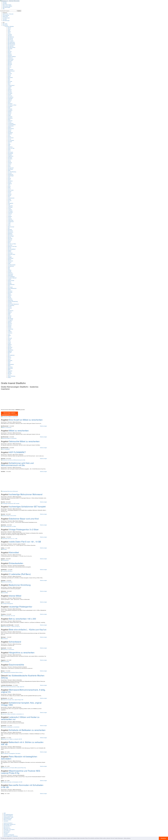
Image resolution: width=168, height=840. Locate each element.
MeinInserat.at (7, 827)
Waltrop (9, 346)
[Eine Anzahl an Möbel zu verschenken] (9, 416)
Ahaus (9, 29)
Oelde (9, 263)
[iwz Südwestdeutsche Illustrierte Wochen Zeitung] (11, 672)
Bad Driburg (10, 38)
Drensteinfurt (10, 97)
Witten (9, 369)
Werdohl (9, 352)
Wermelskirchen (11, 355)
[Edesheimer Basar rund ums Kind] (8, 515)
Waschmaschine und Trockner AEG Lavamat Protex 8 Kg (20, 771)
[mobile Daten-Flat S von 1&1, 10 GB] (9, 538)
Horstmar (10, 173)
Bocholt (9, 65)
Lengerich (10, 209)
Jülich (9, 185)
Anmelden (5, 3)
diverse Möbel (15, 595)
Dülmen (9, 101)
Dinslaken (10, 92)
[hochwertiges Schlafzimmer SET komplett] (10, 503)
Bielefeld (9, 61)
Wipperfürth (10, 368)
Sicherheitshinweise (8, 818)
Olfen (9, 267)
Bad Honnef (10, 39)
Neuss (9, 255)
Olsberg (9, 270)
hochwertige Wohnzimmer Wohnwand (25, 494)
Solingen (9, 316)
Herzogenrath (11, 168)
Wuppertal (10, 371)
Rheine (9, 293)
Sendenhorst (10, 310)
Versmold (10, 338)
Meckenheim (10, 232)
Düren (9, 102)
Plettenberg (10, 275)
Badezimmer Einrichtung (20, 584)
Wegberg (10, 351)
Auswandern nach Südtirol (9, 829)
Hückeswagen (11, 175)
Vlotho (9, 340)
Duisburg (10, 99)
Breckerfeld (10, 77)
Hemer (9, 160)
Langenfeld (10, 205)
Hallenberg (10, 147)
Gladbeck (10, 133)
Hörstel (9, 178)
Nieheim (9, 259)
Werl (9, 354)
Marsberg (10, 229)
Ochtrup (9, 262)
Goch (9, 135)
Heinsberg (10, 158)
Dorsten (9, 94)
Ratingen (10, 283)
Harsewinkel (10, 153)
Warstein (9, 348)
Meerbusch (10, 234)
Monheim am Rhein (12, 243)
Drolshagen (10, 98)
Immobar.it (6, 833)
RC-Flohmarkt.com (7, 825)
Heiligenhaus (10, 156)
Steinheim (10, 323)
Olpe (9, 268)
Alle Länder (5, 23)
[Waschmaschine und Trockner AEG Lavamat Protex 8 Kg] (13, 767)
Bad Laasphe (10, 40)
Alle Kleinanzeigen (6, 7)
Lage (9, 204)
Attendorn (10, 35)
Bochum (9, 67)
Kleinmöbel (14, 552)
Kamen (9, 188)
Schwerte (10, 308)
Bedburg (9, 54)
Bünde (9, 82)
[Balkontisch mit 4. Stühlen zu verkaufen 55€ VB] (11, 739)
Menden (9, 237)
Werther (9, 357)
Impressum (6, 821)
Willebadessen (11, 364)
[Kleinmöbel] (4, 549)
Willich (9, 365)
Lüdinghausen (11, 221)
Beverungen (10, 60)
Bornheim (10, 73)
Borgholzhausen (11, 71)
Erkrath (9, 114)
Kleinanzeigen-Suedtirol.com (9, 824)
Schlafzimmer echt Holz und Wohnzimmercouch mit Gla (17, 464)
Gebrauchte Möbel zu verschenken (24, 441)
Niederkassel (10, 258)
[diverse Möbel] (4, 592)
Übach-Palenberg (11, 376)
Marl (9, 228)
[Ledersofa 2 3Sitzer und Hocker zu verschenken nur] (12, 713)
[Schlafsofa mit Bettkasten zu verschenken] (10, 726)
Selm (9, 309)
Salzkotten (10, 298)
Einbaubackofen (16, 563)
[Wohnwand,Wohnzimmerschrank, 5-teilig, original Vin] (12, 686)
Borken (9, 72)
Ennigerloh (10, 110)
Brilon (9, 78)
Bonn (9, 68)
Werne (9, 356)
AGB (5, 813)
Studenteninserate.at (8, 823)
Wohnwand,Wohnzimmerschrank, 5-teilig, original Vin (23, 690)
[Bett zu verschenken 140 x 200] (8, 615)
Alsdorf (9, 31)
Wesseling (10, 360)
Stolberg (9, 325)
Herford (9, 164)
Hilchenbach (10, 169)
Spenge (9, 317)
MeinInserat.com (7, 828)
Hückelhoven (10, 174)
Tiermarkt (5, 19)
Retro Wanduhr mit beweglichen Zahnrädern (19, 757)
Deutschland (5, 25)
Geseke (9, 131)
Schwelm (10, 306)
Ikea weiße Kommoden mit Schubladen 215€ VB (22, 786)
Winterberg (10, 367)
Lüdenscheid (10, 220)
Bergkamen (10, 57)
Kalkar (9, 187)
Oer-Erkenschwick (11, 264)
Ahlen (9, 30)
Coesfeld (10, 86)
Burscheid (10, 81)
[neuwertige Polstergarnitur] (7, 603)
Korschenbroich (11, 198)
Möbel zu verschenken (19, 430)
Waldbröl (9, 344)
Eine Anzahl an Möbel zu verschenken (26, 419)
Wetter (9, 361)
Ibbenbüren (10, 181)
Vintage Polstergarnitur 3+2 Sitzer (24, 529)
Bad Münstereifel (11, 43)
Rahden (9, 281)
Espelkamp (10, 118)
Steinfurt (9, 322)
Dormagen (10, 93)
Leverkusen (10, 212)
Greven (9, 136)
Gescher (9, 130)
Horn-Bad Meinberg (12, 171)
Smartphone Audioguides (9, 834)
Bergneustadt (10, 59)
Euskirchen (10, 120)
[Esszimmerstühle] (5, 661)
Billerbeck (10, 63)
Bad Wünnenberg (11, 47)
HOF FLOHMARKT (17, 452)
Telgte (9, 330)
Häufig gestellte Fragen (8, 817)
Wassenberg (10, 350)
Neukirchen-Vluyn (11, 254)
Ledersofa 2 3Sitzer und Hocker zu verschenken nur (20, 718)
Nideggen (10, 257)
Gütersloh (10, 141)
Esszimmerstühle (16, 664)
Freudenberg (10, 123)
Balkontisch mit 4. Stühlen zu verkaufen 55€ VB (22, 743)
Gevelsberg (10, 132)
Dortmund (10, 95)
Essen (9, 119)
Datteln (9, 88)
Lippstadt (10, 216)
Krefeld (9, 199)
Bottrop (9, 75)
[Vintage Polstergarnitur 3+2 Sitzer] (8, 526)
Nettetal (9, 251)
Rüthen (9, 296)
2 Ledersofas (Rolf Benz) (20, 574)
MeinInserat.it (6, 832)
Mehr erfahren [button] (127, 838)
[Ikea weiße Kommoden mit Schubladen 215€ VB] (11, 781)
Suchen (19, 10)
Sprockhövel (10, 318)
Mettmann (10, 240)
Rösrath (9, 297)
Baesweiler (10, 48)
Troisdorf (10, 331)
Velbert (9, 335)
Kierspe (9, 195)
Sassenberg (10, 300)
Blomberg (10, 64)
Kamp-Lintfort (11, 190)
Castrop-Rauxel (11, 85)
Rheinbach (10, 291)
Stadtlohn (10, 321)
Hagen (9, 144)
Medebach (10, 233)
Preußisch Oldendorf (12, 278)
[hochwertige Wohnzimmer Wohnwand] (9, 491)
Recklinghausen (11, 284)
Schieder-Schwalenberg (13, 301)
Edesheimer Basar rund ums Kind (24, 518)
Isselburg (10, 183)
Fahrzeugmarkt (6, 15)
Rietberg (9, 295)
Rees (9, 285)
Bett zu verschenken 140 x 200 (22, 618)
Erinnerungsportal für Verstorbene (11, 836)
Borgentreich (10, 69)
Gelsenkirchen (11, 128)
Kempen (9, 191)
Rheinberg (10, 292)
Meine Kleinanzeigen (7, 4)
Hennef (9, 161)
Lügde (9, 223)
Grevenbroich (11, 137)
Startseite (5, 2)
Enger (9, 107)
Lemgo (9, 208)
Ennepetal (10, 109)
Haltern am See (11, 148)
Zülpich (9, 377)
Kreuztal (9, 200)
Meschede (10, 238)
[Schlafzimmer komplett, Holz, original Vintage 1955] (12, 699)
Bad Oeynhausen (11, 44)
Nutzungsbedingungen (8, 814)
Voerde (9, 342)
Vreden (9, 343)
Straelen (9, 326)
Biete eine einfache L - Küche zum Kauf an (27, 629)
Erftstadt (9, 111)
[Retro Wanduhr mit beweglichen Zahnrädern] (10, 753)
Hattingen (10, 154)
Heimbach (10, 157)
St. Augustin (10, 319)
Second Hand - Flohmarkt (8, 14)
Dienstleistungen (6, 20)
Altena (9, 33)
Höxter (9, 179)
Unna (9, 334)
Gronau (9, 139)
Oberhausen (10, 261)
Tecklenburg (10, 329)
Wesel (9, 359)
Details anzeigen (43, 426)
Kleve (9, 196)
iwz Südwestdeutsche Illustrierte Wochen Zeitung (22, 676)
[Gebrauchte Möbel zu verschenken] (9, 438)
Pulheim (9, 279)
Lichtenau (10, 213)
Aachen (9, 27)
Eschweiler (10, 116)
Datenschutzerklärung (8, 815)
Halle (9, 145)
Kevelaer (10, 194)
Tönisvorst (10, 333)
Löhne (9, 225)
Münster (9, 247)
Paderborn (10, 272)
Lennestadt (10, 211)
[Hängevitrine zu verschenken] (7, 649)
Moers (9, 242)
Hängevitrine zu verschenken (21, 652)
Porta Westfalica (11, 276)
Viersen (9, 339)
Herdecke (10, 162)
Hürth (9, 177)
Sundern (9, 327)
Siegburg (10, 312)
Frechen (9, 122)
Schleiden (10, 302)
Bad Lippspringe (11, 42)
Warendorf (10, 347)
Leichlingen (10, 207)
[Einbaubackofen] (5, 560)
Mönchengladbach (12, 249)
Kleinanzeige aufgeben (7, 6)
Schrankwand (15, 641)
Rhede (9, 289)
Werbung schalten (7, 819)
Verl (8, 336)
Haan (9, 143)
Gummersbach (11, 140)
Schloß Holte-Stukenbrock (13, 304)
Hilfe (3, 8)
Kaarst (9, 186)
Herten (9, 166)
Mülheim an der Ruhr (12, 246)
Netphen (9, 250)
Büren (9, 84)
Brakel (9, 76)
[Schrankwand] (4, 638)
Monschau (10, 245)
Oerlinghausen (11, 266)
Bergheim (10, 55)
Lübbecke (10, 219)
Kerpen (9, 192)
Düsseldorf (10, 103)
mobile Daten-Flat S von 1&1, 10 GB (25, 541)
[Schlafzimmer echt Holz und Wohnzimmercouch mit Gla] (13, 459)
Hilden (9, 170)
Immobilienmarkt (6, 18)
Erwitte (9, 115)
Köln (9, 202)
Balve (9, 50)
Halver (9, 149)
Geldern (9, 127)
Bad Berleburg (11, 37)
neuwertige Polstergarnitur (20, 606)
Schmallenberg (11, 305)
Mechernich (10, 230)
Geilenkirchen (11, 126)
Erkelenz (9, 112)
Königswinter (10, 203)
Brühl (9, 80)
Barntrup (9, 51)
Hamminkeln (10, 152)
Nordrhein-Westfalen (9, 26)
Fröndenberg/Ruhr (12, 124)
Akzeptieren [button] (163, 838)
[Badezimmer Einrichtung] (6, 581)
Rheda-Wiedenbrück (12, 288)
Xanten (9, 374)
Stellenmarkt (5, 16)
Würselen (10, 373)
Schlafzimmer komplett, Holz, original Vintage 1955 (21, 703)
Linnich (9, 215)
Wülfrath (9, 372)
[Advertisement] (24, 400)
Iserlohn (9, 182)
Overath (9, 271)
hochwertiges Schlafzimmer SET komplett (27, 506)
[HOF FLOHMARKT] (5, 449)
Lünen (9, 224)
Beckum (9, 52)
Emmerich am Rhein (12, 105)
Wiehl (9, 363)
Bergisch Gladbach (12, 56)
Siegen (9, 313)
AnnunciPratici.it (7, 830)
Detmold (9, 90)
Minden (9, 241)
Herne (9, 165)
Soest (9, 314)
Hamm (9, 150)
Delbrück (10, 89)
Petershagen (10, 274)
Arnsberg (10, 34)
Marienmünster (11, 226)
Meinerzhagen (11, 236)
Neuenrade (10, 253)
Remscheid (10, 287)
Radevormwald (11, 280)
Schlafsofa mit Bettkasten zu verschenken (27, 730)
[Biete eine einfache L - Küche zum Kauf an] (10, 626)
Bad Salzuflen (11, 46)
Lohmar (9, 217)
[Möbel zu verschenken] (6, 427)
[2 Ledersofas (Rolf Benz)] (6, 570)
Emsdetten (10, 106)
